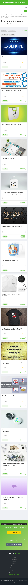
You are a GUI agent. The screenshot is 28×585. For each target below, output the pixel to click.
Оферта (14, 561)
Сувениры (5, 56)
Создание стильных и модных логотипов (11, 294)
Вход (26, 7)
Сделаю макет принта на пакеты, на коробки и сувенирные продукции (12, 193)
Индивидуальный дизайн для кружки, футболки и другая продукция (13, 328)
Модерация (14, 565)
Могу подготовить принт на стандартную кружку (10, 261)
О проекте (14, 557)
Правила (14, 563)
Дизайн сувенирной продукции (11, 90)
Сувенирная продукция (9, 158)
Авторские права (14, 567)
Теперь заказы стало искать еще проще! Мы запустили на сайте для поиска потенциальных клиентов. (14, 2)
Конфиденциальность (14, 570)
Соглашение (14, 559)
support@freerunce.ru (14, 574)
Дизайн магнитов (12, 30)
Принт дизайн (4, 30)
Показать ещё (24, 30)
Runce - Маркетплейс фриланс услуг (13, 7)
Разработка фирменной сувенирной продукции (13, 430)
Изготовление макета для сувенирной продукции (13, 362)
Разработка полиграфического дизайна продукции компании (14, 464)
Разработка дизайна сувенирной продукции (12, 227)
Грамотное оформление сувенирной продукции (13, 498)
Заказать (23, 67)
